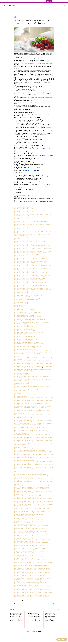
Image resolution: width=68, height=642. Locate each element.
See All (58, 609)
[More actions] (53, 17)
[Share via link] (22, 600)
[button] (57, 9)
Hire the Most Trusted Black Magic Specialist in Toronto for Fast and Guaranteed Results (34, 614)
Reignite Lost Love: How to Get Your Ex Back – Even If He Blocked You (16, 614)
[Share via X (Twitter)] (17, 600)
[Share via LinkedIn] (20, 600)
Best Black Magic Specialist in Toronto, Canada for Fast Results (51, 614)
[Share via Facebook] (14, 600)
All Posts (10, 9)
